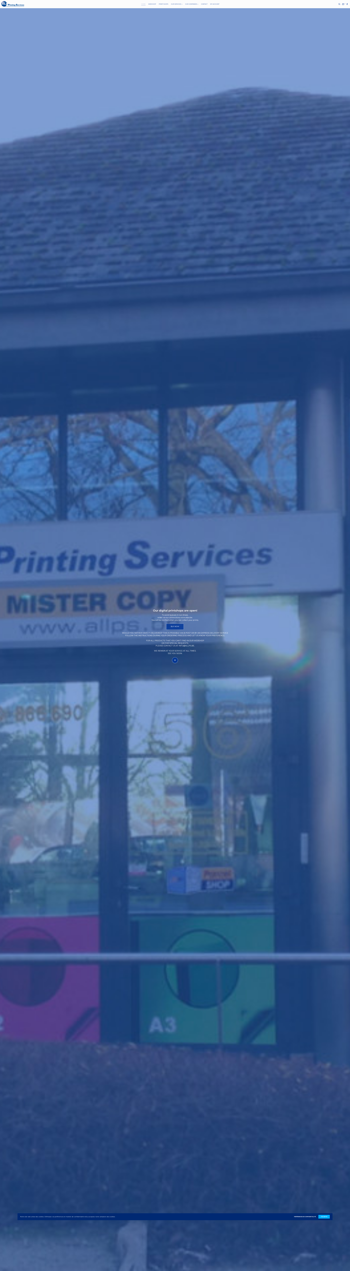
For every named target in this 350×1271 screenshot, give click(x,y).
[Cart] (343, 4)
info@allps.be (186, 646)
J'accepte (324, 1216)
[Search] (339, 4)
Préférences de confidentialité (305, 1216)
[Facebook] (347, 4)
